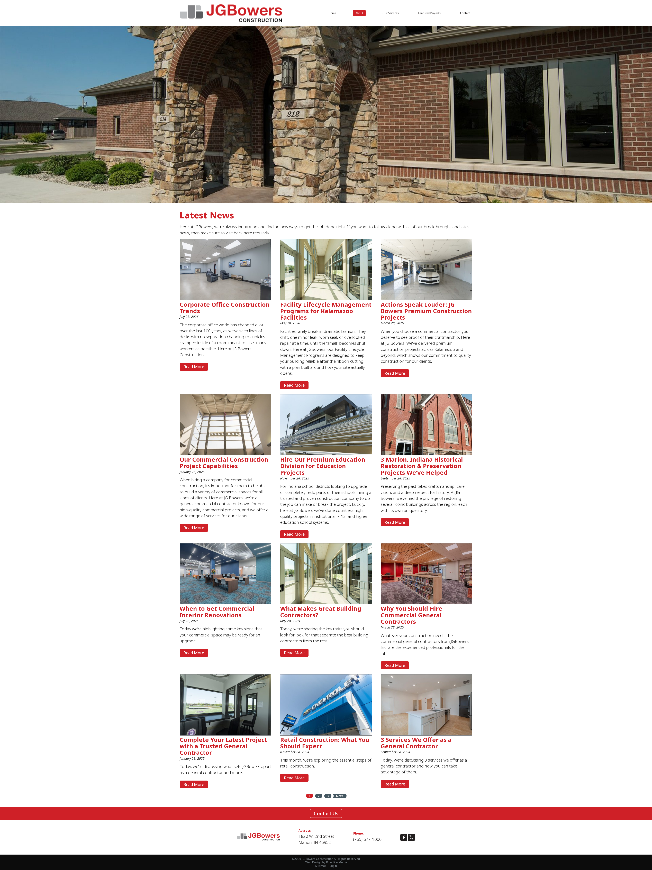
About (359, 13)
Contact (465, 13)
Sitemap (321, 866)
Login (333, 866)
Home (332, 13)
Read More (194, 366)
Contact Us (326, 813)
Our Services (391, 13)
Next (339, 796)
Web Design (313, 862)
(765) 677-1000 (367, 839)
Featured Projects (429, 13)
